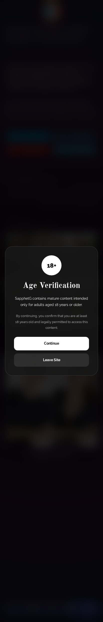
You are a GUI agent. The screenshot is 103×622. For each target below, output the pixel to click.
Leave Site (51, 360)
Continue (51, 343)
